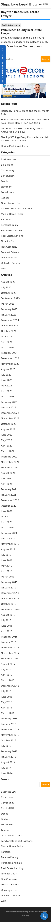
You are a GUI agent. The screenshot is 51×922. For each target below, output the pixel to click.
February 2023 (9, 402)
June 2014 (6, 773)
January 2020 (8, 538)
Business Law (8, 159)
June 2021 (6, 478)
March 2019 (7, 576)
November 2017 (10, 653)
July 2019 (6, 554)
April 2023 (6, 391)
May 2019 (6, 565)
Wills (3, 268)
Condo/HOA (7, 175)
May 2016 (6, 702)
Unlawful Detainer (11, 263)
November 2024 (10, 325)
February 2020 (9, 533)
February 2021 (9, 489)
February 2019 (9, 582)
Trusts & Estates (10, 252)
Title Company (9, 246)
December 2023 (10, 358)
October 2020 (8, 505)
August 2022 (8, 429)
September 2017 (10, 658)
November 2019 (10, 543)
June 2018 (6, 625)
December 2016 (10, 685)
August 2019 (8, 549)
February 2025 (9, 309)
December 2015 (10, 729)
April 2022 (6, 445)
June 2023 (6, 380)
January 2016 (8, 724)
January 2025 (8, 314)
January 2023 (8, 407)
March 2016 (7, 713)
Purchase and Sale (11, 230)
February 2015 (9, 751)
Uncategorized (9, 257)
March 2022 (7, 451)
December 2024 (10, 320)
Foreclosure (7, 192)
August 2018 (8, 614)
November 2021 (10, 462)
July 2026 (6, 287)
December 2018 (10, 593)
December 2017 (10, 647)
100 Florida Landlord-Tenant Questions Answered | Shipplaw (23, 130)
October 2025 (8, 292)
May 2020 (6, 516)
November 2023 (10, 363)
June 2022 (6, 434)
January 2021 (8, 494)
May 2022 (6, 440)
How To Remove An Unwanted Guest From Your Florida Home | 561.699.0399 (25, 121)
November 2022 (10, 418)
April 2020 (6, 522)
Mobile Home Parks (12, 214)
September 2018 (10, 609)
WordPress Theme (37, 911)
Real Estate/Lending (11, 25)
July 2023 (6, 374)
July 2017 (6, 669)
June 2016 (6, 696)
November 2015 (10, 734)
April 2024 (6, 342)
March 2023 (7, 396)
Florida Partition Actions (14, 146)
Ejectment (6, 186)
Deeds (4, 181)
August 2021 (8, 473)
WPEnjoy (25, 915)
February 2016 (9, 718)
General (5, 197)
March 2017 (7, 680)
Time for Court (9, 241)
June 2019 (6, 560)
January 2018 (8, 642)
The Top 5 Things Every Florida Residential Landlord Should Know (24, 139)
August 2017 (8, 664)
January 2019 (8, 587)
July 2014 (6, 767)
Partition (6, 219)
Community (7, 170)
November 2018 (10, 598)
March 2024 (7, 347)
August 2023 (8, 369)
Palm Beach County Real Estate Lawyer (21, 31)
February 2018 (9, 636)
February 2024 (9, 352)
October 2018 (8, 603)
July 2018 (6, 620)
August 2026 (8, 281)
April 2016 (6, 707)
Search (5, 779)
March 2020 (7, 527)
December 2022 (10, 412)
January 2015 (8, 756)
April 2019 (6, 571)
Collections (7, 164)
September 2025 (10, 298)
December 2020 (10, 500)
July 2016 (6, 691)
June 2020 (6, 511)
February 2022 (9, 456)
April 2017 (6, 674)
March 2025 (7, 303)
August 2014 (8, 762)
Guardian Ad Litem (11, 203)
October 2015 (8, 740)
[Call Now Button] (44, 916)
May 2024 (6, 336)
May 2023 (6, 385)
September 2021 (10, 467)
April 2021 (6, 483)
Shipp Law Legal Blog (19, 4)
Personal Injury (9, 224)
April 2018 (6, 631)
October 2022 (8, 423)
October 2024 (8, 331)
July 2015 (6, 745)
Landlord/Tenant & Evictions (16, 208)
